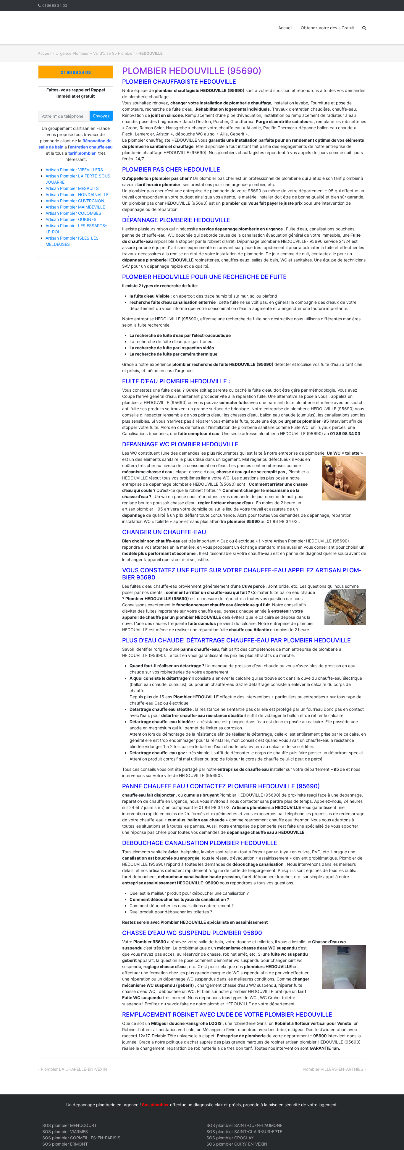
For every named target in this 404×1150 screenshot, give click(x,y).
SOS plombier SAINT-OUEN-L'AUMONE (244, 1125)
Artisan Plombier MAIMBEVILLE (75, 206)
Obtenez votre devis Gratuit (328, 27)
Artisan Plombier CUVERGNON (75, 200)
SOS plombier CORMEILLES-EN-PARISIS (81, 1137)
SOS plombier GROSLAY (229, 1137)
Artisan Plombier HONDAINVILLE (77, 194)
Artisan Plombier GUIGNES (71, 219)
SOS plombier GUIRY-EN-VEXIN (236, 1143)
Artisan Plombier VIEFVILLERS (74, 169)
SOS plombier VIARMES (65, 1131)
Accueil (285, 27)
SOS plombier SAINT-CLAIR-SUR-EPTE (244, 1131)
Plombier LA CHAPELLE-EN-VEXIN (74, 1069)
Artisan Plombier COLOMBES (73, 213)
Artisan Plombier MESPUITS (72, 188)
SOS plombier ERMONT (65, 1143)
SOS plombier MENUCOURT (69, 1125)
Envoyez (101, 115)
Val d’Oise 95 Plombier (113, 53)
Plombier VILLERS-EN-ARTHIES (333, 1069)
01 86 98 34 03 (54, 5)
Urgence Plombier (72, 53)
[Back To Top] (389, 1136)
